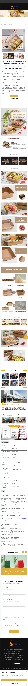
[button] (23, 552)
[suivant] (24, 56)
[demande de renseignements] (26, 337)
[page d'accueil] (14, 6)
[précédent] (2, 56)
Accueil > (5, 19)
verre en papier (23, 518)
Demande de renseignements (14, 96)
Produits (9, 19)
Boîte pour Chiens (16, 19)
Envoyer (14, 632)
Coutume (4, 476)
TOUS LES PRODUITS (7, 25)
